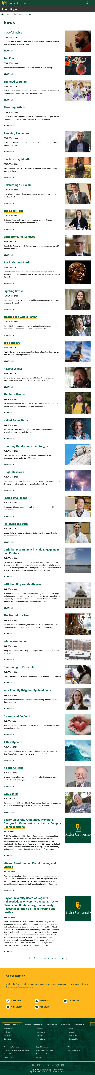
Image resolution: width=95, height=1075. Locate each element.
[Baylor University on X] (47, 1066)
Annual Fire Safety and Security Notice (16, 1050)
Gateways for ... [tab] (80, 1024)
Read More (8, 51)
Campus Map (40, 1032)
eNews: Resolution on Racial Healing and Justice (30, 864)
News (21, 14)
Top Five (9, 58)
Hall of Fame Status (16, 420)
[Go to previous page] (34, 958)
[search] (86, 3)
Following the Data (16, 523)
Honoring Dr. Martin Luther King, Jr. (26, 446)
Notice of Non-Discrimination (45, 1054)
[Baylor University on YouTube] (62, 1066)
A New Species (13, 742)
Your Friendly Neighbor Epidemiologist (28, 690)
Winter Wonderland (16, 641)
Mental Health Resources (44, 1050)
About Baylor (10, 9)
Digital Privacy (8, 1057)
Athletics (7, 1032)
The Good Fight (13, 210)
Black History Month (17, 159)
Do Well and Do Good (17, 716)
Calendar (39, 1028)
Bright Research (14, 472)
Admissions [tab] (65, 1024)
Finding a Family (14, 394)
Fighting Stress (13, 291)
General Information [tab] (12, 1024)
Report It (39, 1057)
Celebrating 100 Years (18, 185)
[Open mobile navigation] (92, 3)
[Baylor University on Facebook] (38, 1066)
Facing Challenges (15, 498)
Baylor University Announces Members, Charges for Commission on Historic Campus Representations (32, 823)
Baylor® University (45, 1070)
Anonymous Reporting (11, 1047)
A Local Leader (13, 368)
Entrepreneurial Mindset (19, 236)
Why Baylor (11, 793)
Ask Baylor (7, 1035)
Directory (39, 1035)
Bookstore (7, 1039)
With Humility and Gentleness (22, 584)
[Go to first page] (29, 958)
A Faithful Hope (13, 768)
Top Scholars (12, 342)
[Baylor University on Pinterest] (57, 1066)
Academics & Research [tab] (33, 1024)
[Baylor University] (15, 3)
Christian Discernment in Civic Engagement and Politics (31, 551)
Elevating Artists (14, 107)
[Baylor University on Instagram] (42, 1066)
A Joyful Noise (13, 32)
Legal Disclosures (42, 1047)
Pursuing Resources (16, 133)
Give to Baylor (40, 1039)
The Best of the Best (16, 615)
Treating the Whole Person (20, 316)
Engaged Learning (15, 81)
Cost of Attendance (10, 1054)
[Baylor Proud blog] (33, 1066)
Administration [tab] (51, 1024)
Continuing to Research (19, 667)
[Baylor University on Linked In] (52, 1066)
